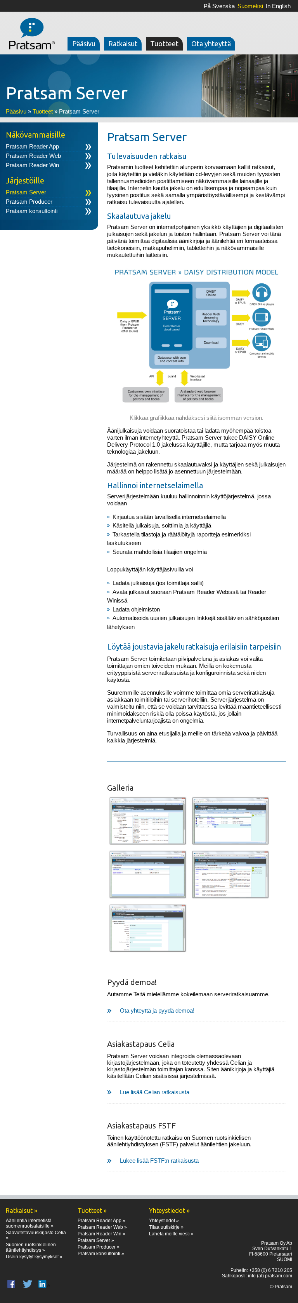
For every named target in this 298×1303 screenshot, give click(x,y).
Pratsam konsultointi (31, 211)
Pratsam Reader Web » (102, 1227)
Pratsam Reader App (32, 146)
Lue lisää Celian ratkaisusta (154, 1092)
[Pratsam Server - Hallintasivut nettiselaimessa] (148, 821)
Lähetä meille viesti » (171, 1234)
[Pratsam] (30, 29)
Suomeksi (250, 6)
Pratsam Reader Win (32, 165)
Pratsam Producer (29, 201)
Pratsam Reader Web (33, 155)
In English (278, 6)
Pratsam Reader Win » (101, 1234)
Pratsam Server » (96, 1240)
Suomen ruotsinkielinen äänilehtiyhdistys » (31, 1247)
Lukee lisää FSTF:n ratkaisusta (159, 1160)
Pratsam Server (26, 192)
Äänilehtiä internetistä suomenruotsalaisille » (30, 1223)
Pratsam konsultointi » (101, 1253)
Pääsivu (16, 111)
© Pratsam (281, 1286)
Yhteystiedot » (164, 1220)
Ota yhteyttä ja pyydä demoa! (157, 1010)
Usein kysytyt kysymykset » (34, 1256)
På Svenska (219, 6)
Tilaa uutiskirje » (166, 1227)
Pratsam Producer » (99, 1247)
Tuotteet (43, 111)
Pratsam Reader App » (101, 1220)
